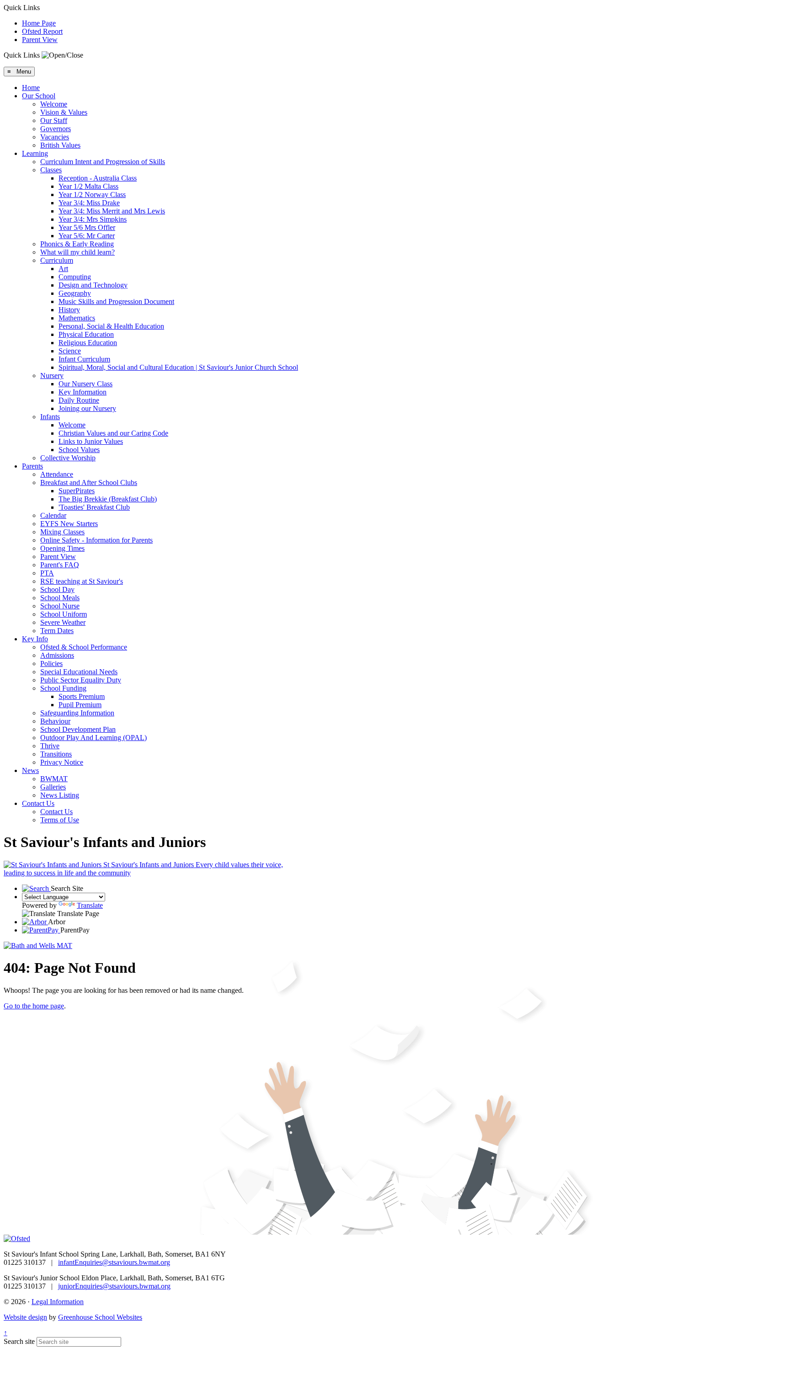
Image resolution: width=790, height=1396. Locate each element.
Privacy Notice (61, 762)
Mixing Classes (62, 532)
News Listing (59, 795)
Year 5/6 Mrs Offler (87, 227)
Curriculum (56, 260)
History (69, 310)
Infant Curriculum (84, 359)
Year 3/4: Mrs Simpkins (93, 219)
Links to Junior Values (91, 441)
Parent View (40, 39)
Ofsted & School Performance (83, 647)
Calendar (53, 515)
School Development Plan (78, 729)
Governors (55, 129)
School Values (79, 449)
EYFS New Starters (69, 523)
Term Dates (57, 630)
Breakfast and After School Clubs (88, 482)
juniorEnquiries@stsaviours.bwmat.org (114, 1286)
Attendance (56, 474)
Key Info (35, 639)
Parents (32, 466)
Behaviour (55, 721)
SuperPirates (77, 491)
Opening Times (62, 548)
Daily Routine (79, 400)
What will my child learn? (77, 252)
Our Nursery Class (85, 384)
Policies (51, 663)
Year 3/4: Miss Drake (89, 203)
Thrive (49, 746)
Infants (50, 417)
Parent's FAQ (59, 565)
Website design (25, 1317)
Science (70, 351)
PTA (47, 573)
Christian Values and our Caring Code (113, 433)
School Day (57, 589)
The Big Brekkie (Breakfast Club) (108, 499)
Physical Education (86, 334)
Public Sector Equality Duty (80, 680)
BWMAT (54, 779)
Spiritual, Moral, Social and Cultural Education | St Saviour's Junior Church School (178, 367)
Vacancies (54, 137)
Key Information (83, 392)
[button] (62, 55)
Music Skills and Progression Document (116, 301)
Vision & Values (63, 112)
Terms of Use (59, 820)
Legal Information (58, 1301)
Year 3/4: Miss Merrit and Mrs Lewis (112, 211)
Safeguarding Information (77, 713)
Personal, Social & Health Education (111, 326)
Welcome (53, 104)
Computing (75, 277)
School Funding (63, 688)
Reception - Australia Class (98, 178)
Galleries (53, 787)
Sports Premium (82, 696)
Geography (75, 293)
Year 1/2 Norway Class (92, 194)
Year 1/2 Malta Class (88, 186)
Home (31, 87)
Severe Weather (62, 622)
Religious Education (88, 342)
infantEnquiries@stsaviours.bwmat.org (114, 1262)
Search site (19, 1341)
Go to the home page (34, 1006)
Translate (90, 905)
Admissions (57, 655)
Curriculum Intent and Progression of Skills (102, 161)
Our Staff (53, 120)
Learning (35, 153)
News (30, 770)
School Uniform (63, 614)
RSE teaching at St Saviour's (81, 581)
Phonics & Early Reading (77, 244)
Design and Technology (93, 285)
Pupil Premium (80, 705)
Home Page (39, 23)
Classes (51, 170)
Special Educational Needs (78, 672)
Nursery (52, 375)
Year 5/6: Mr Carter (87, 236)
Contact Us (38, 803)
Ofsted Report (42, 31)
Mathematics (77, 318)
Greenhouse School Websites (100, 1317)
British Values (60, 145)
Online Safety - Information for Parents (96, 540)
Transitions (56, 754)
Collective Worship (68, 458)
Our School (38, 96)
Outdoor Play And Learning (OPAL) (93, 737)
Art (63, 268)
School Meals (60, 598)
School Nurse (60, 606)
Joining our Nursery (87, 408)
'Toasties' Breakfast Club (94, 507)
